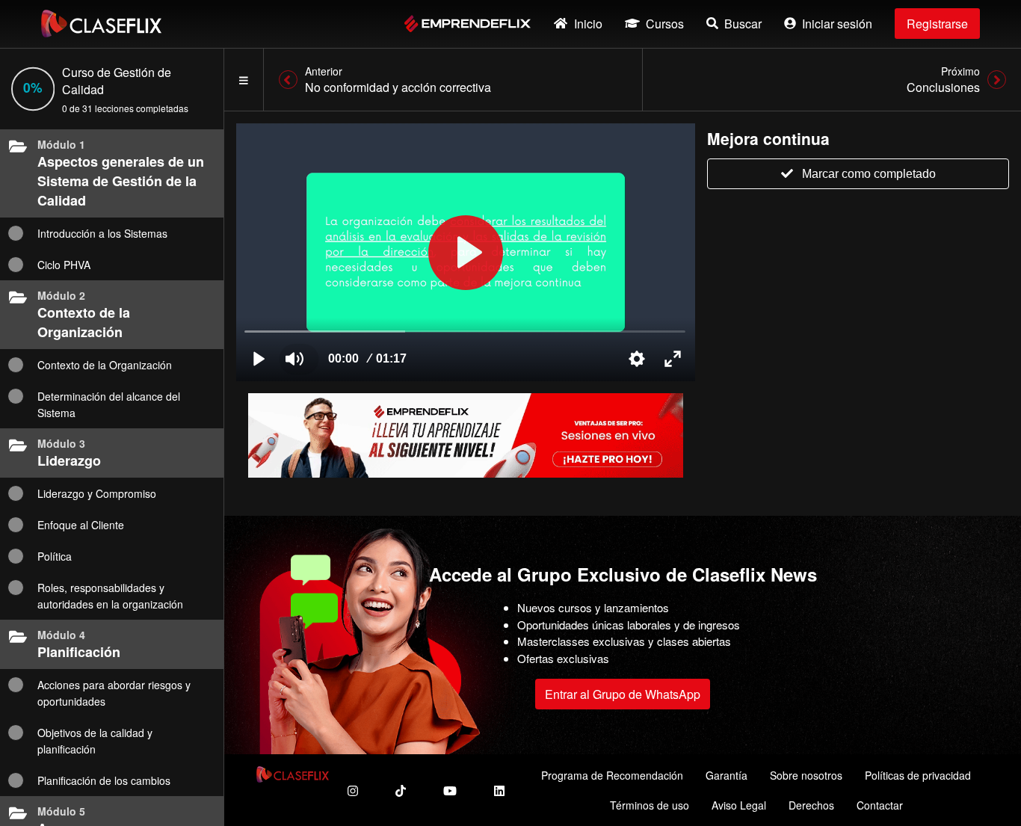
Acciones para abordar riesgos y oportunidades (114, 693)
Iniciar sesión (837, 23)
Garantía (726, 775)
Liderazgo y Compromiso (96, 493)
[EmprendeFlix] (467, 23)
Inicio (588, 23)
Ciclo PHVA (63, 264)
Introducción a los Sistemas (102, 233)
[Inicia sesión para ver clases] (465, 252)
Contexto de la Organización (104, 364)
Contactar (880, 805)
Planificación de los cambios (103, 780)
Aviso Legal (739, 805)
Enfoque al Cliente (80, 524)
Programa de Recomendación (612, 775)
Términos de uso (649, 805)
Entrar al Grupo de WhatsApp (622, 694)
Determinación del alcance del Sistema (108, 404)
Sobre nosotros (806, 775)
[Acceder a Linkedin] (499, 790)
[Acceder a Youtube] (450, 790)
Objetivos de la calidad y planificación (94, 740)
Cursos (665, 23)
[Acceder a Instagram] (352, 790)
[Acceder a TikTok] (400, 790)
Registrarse (937, 23)
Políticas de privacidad (918, 775)
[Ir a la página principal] (101, 23)
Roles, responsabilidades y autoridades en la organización (110, 595)
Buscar (743, 23)
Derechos (811, 805)
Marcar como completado (869, 173)
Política (54, 556)
